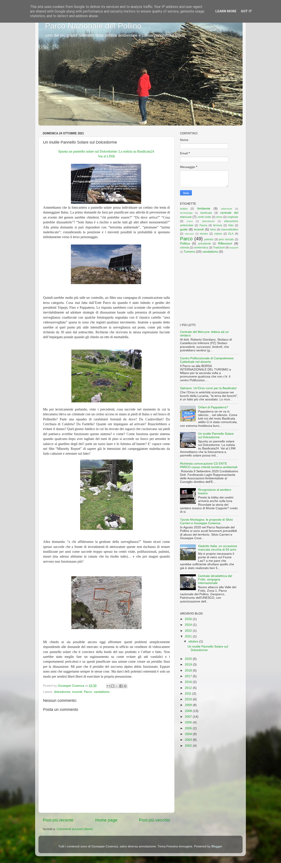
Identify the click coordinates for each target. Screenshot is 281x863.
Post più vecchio (154, 820)
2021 (189, 636)
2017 (189, 676)
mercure (189, 233)
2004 (189, 734)
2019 (189, 664)
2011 (188, 693)
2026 (189, 619)
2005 (189, 728)
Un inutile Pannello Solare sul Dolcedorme (216, 435)
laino (213, 229)
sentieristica (201, 247)
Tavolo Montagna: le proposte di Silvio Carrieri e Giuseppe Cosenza (206, 521)
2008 (189, 711)
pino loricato (226, 239)
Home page (106, 820)
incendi (77, 691)
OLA (230, 233)
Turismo (189, 251)
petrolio (208, 239)
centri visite (204, 217)
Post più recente (58, 820)
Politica (185, 243)
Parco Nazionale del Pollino (93, 25)
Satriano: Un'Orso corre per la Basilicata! (208, 388)
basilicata (206, 212)
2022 (189, 630)
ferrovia (217, 225)
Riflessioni (225, 243)
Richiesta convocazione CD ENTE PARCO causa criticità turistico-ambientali (208, 465)
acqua (183, 208)
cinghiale (232, 217)
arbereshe (226, 208)
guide (184, 229)
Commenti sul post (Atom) (75, 829)
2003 (189, 739)
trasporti (233, 247)
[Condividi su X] (117, 686)
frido (231, 225)
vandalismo (102, 691)
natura (218, 233)
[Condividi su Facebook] (121, 686)
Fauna (203, 225)
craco (190, 221)
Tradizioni (219, 247)
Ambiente (203, 208)
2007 (189, 716)
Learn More (225, 11)
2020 (189, 658)
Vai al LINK (106, 156)
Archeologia (186, 213)
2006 (189, 722)
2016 (189, 682)
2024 (189, 624)
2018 (189, 670)
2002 (189, 745)
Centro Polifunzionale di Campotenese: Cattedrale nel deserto (207, 360)
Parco (88, 691)
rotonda (184, 247)
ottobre (193, 641)
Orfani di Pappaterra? (213, 407)
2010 (189, 699)
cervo (219, 217)
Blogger (216, 846)
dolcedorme (62, 691)
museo (204, 233)
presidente (204, 243)
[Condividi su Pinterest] (125, 686)
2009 (189, 705)
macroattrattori (229, 229)
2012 (189, 688)
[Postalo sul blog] (112, 686)
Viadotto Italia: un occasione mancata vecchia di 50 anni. (217, 547)
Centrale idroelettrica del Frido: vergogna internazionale (215, 579)
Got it (246, 11)
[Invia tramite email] (108, 686)
